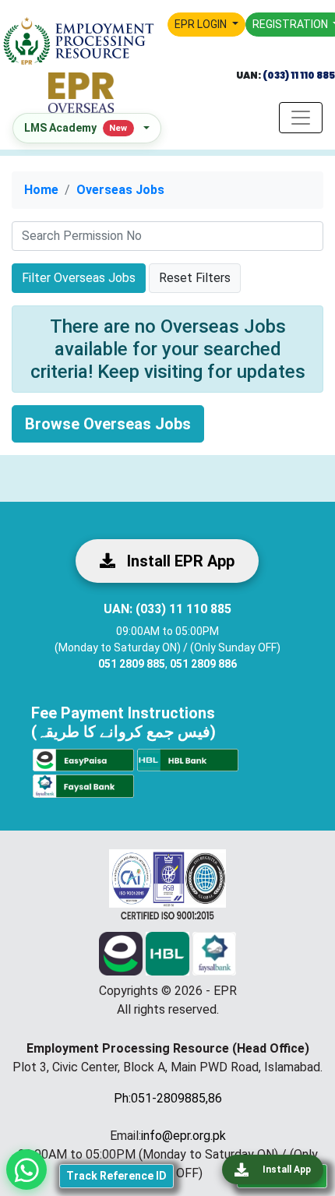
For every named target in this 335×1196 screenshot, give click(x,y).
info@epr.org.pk (183, 1135)
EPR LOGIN (202, 24)
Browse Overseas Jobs (108, 424)
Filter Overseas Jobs (79, 277)
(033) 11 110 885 (298, 75)
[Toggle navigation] (301, 117)
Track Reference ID (116, 1176)
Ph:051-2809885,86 (168, 1098)
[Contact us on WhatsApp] (26, 1169)
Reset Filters (195, 277)
